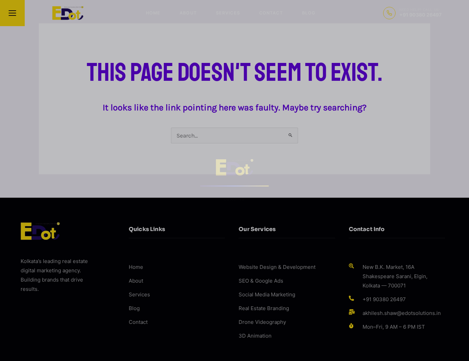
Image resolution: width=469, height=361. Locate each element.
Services (228, 12)
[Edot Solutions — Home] (67, 13)
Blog (309, 12)
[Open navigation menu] (12, 13)
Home (153, 12)
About (188, 12)
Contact (271, 12)
